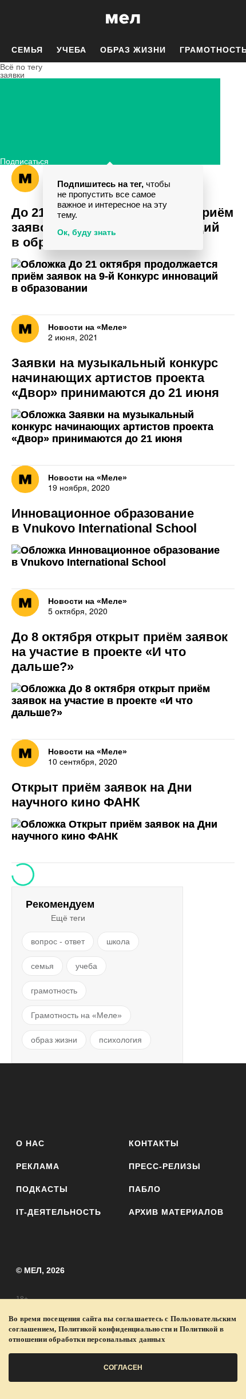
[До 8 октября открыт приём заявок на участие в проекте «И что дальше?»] (123, 701)
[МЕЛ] (123, 18)
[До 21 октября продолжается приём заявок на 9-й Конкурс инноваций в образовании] (123, 277)
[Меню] (228, 18)
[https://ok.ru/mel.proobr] (186, 1098)
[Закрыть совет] (192, 175)
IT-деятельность (58, 1212)
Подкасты (42, 1189)
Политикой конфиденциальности (115, 1329)
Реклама (37, 1166)
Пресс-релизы (165, 1166)
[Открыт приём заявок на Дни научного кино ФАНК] (123, 830)
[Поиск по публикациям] (17, 18)
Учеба (71, 49)
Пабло (145, 1189)
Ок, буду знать (86, 232)
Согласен (123, 1368)
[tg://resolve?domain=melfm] (28, 1098)
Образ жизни (133, 49)
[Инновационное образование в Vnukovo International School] (123, 557)
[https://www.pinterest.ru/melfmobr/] (154, 1098)
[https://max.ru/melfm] (217, 1098)
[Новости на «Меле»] (25, 178)
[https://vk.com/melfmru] (91, 1098)
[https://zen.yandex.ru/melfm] (59, 1098)
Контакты (154, 1143)
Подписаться (24, 160)
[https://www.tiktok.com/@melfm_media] (123, 1098)
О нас (30, 1143)
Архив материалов (176, 1212)
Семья (27, 49)
